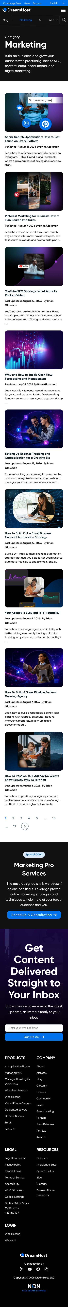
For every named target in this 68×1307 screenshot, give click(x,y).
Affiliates (41, 1072)
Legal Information (15, 1158)
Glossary (41, 1085)
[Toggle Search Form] (64, 20)
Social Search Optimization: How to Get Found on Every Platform (32, 139)
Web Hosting (56, 20)
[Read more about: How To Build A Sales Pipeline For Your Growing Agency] (34, 667)
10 (54, 818)
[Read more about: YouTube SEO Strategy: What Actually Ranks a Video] (34, 266)
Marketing (26, 20)
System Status (45, 1171)
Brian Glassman (49, 146)
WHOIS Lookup (14, 1190)
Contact (41, 1158)
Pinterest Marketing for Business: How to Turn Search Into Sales (32, 218)
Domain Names (14, 1116)
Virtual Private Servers (18, 1103)
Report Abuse (13, 1171)
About (40, 1066)
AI (40, 20)
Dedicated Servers (16, 1109)
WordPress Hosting (16, 1090)
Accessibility (12, 1183)
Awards (40, 1137)
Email (8, 1122)
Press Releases (45, 1124)
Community (43, 1098)
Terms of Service (14, 1177)
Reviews (41, 1130)
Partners (41, 1117)
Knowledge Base (12, 3)
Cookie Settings (18, 1196)
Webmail (10, 1240)
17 (14, 826)
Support (37, 3)
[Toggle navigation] (63, 10)
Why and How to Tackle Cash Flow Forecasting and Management (28, 377)
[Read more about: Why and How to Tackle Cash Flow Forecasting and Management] (34, 349)
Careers (41, 1092)
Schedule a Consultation (31, 915)
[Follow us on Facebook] (38, 1269)
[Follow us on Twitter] (21, 1269)
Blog (5, 20)
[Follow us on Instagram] (46, 1269)
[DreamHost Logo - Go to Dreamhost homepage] (16, 10)
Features (10, 1129)
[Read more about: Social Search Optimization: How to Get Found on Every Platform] (34, 112)
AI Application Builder (17, 1066)
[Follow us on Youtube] (30, 1269)
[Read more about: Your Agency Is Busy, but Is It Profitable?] (34, 588)
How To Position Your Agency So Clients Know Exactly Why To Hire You (32, 778)
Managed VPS (13, 1072)
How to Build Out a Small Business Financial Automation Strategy (28, 535)
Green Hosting (45, 1111)
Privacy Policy (13, 1164)
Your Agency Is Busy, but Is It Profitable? (32, 613)
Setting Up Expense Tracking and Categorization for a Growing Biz (27, 456)
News (27, 3)
